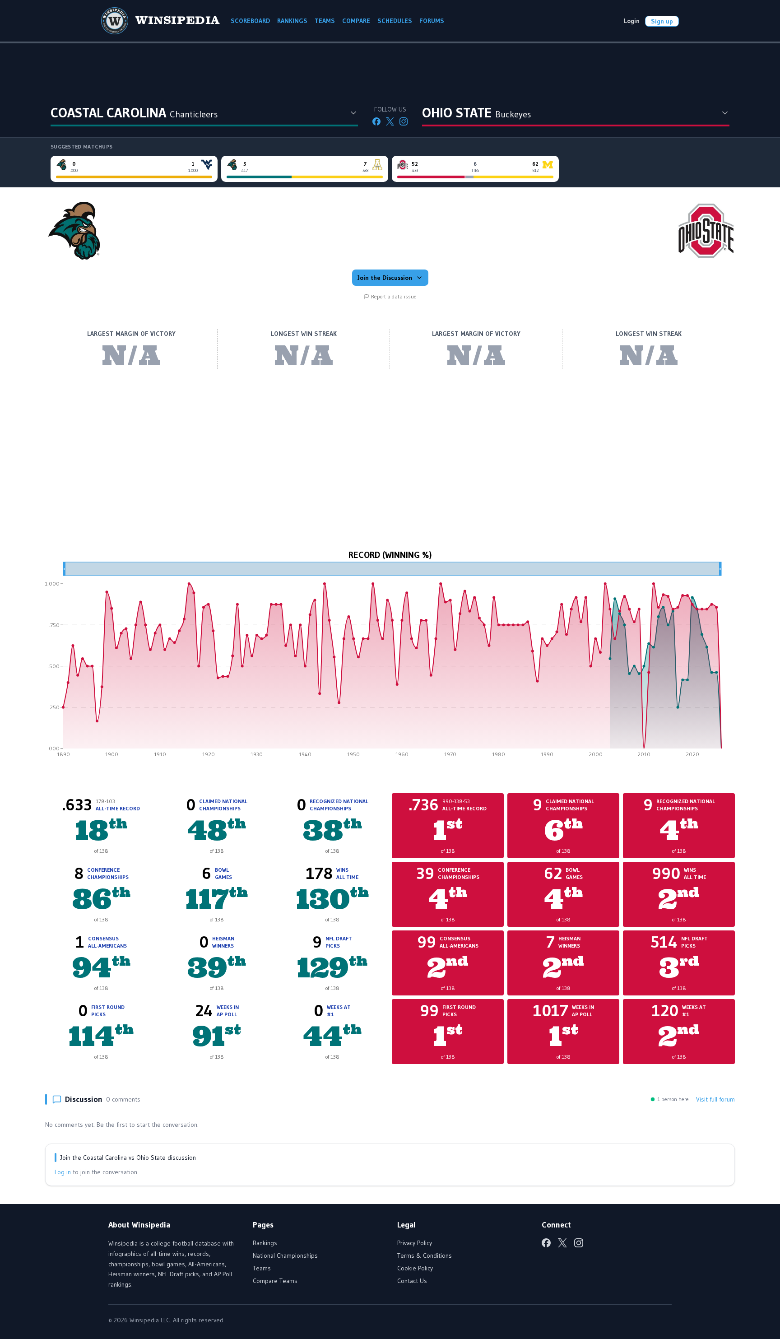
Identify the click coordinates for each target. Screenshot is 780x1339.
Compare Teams (275, 1281)
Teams (262, 1268)
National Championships (285, 1255)
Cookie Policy (415, 1268)
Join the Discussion (385, 278)
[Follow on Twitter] (390, 121)
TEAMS (325, 21)
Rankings (265, 1243)
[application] (390, 662)
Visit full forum (715, 1099)
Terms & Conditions (424, 1255)
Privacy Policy (414, 1243)
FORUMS (431, 21)
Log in (63, 1172)
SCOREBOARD (250, 21)
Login (632, 21)
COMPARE (356, 21)
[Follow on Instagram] (403, 121)
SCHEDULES (394, 21)
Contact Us (412, 1281)
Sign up (662, 21)
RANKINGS (292, 21)
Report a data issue (394, 296)
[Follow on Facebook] (376, 121)
